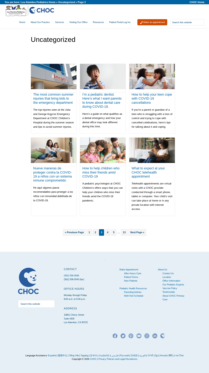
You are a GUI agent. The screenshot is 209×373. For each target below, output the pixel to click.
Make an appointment (154, 22)
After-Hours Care (132, 273)
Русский (124, 355)
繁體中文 (62, 355)
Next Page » (137, 233)
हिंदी (170, 355)
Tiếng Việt (74, 355)
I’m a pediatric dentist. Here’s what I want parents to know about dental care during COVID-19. (102, 100)
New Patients (130, 280)
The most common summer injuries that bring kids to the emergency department (53, 98)
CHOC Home (197, 2)
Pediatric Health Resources (133, 288)
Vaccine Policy (169, 288)
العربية (142, 355)
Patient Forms (131, 277)
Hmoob (163, 355)
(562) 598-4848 (71, 275)
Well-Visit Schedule (133, 295)
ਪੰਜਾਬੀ (150, 355)
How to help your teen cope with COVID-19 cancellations (152, 98)
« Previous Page (74, 233)
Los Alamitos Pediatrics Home (38, 2)
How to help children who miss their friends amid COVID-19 (100, 172)
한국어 (93, 355)
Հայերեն (104, 355)
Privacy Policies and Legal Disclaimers (118, 359)
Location (166, 277)
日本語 (134, 355)
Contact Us (168, 273)
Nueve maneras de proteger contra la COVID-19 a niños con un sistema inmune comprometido (52, 174)
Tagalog (84, 355)
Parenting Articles (133, 292)
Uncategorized (66, 2)
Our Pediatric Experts (173, 284)
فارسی (114, 355)
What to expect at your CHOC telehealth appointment (148, 172)
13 (125, 232)
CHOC (93, 359)
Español (52, 355)
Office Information (171, 280)
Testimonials (168, 292)
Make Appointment (128, 269)
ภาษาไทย (179, 355)
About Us (162, 269)
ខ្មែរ (157, 355)
